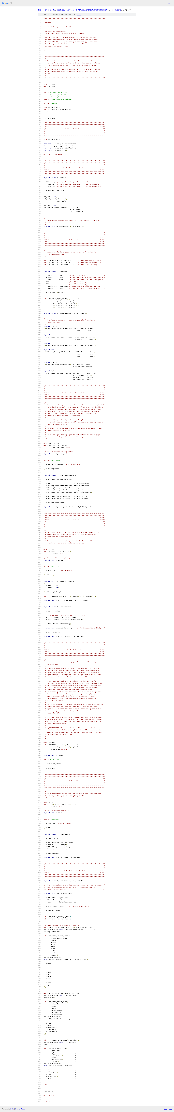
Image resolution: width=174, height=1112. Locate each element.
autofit (118, 10)
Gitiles (12, 1109)
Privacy (17, 1109)
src (112, 10)
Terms (23, 1109)
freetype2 (61, 10)
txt (165, 1109)
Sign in (170, 3)
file (79, 15)
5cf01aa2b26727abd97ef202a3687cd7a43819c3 (87, 10)
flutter (40, 10)
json (170, 1109)
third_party (50, 10)
